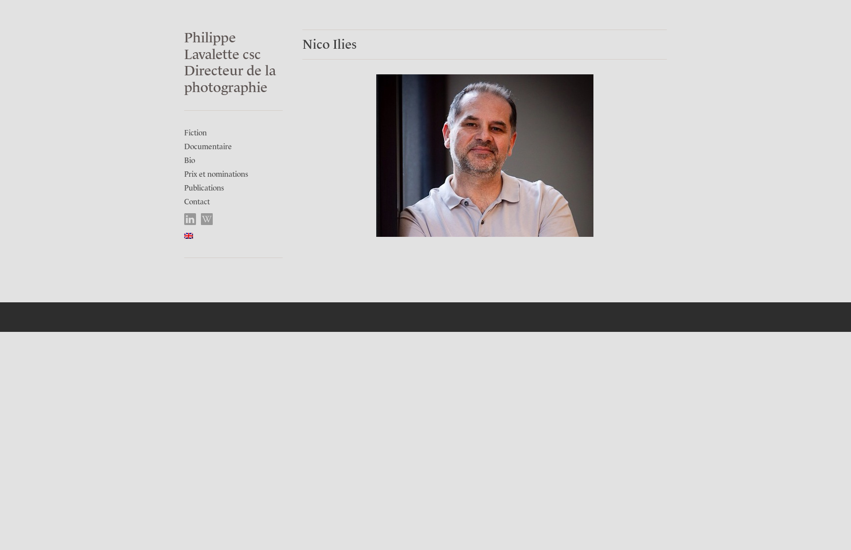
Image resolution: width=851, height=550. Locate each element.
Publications (204, 188)
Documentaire (208, 146)
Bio (189, 160)
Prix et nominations (216, 174)
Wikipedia (207, 219)
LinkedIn (190, 219)
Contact (197, 201)
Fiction (195, 133)
